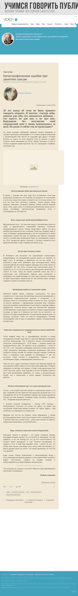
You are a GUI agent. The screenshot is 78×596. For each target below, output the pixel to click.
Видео (38, 24)
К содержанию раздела (35, 500)
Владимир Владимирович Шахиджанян (22, 574)
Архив (66, 24)
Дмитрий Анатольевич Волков (44, 574)
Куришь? (50, 24)
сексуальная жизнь (35, 492)
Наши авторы (8, 72)
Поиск (72, 24)
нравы (8, 492)
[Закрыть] (75, 2)
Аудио (32, 24)
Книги (43, 24)
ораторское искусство (18, 492)
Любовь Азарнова (24, 93)
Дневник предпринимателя (20, 24)
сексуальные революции (13, 494)
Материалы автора (48, 482)
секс (27, 492)
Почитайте (58, 24)
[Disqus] (39, 539)
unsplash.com (33, 187)
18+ (76, 16)
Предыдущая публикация (15, 500)
